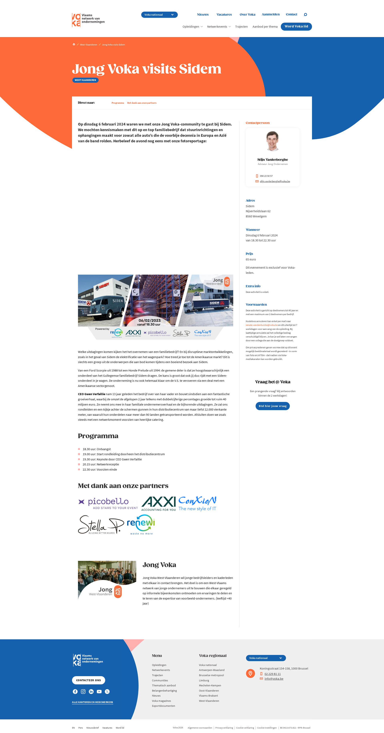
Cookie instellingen (267, 727)
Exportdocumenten (163, 706)
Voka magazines (161, 701)
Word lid (120, 727)
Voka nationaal (208, 665)
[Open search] (308, 14)
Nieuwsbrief (92, 727)
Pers (80, 727)
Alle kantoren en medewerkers (92, 702)
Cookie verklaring (245, 727)
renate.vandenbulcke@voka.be (262, 324)
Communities (160, 680)
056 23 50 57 (266, 176)
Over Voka (247, 15)
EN (73, 727)
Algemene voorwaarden (200, 727)
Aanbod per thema (265, 26)
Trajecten (241, 26)
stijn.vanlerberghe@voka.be (275, 181)
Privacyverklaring (224, 727)
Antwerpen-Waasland (212, 670)
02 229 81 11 (273, 674)
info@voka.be (274, 679)
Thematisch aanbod (164, 685)
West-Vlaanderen (209, 701)
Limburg (204, 680)
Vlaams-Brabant (208, 695)
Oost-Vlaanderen (209, 690)
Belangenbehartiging (164, 690)
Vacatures (224, 15)
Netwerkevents (217, 26)
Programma (118, 102)
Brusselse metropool (211, 675)
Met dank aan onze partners (141, 102)
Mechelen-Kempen (210, 685)
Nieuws (203, 15)
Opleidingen (191, 26)
